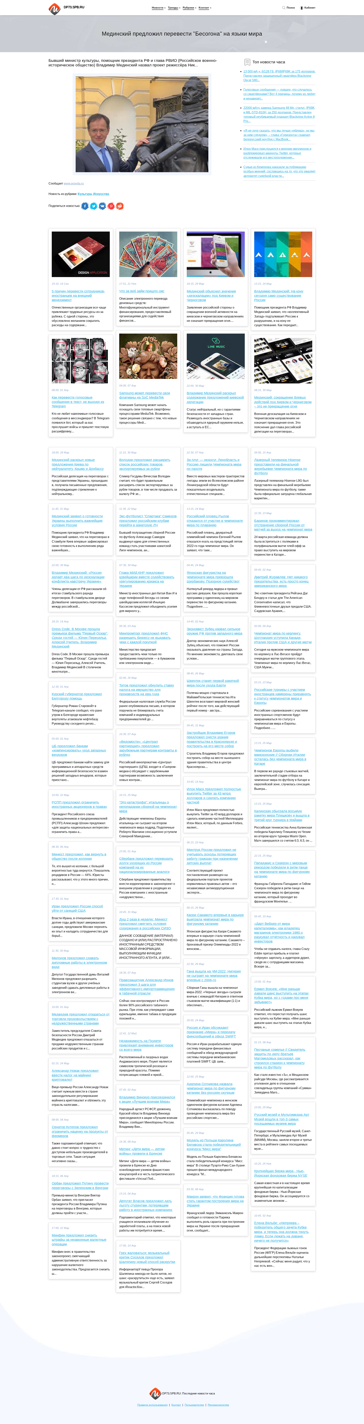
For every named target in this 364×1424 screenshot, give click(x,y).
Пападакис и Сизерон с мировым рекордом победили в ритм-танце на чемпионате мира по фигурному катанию (282, 869)
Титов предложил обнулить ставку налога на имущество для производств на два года (146, 689)
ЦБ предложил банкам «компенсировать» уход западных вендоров (79, 750)
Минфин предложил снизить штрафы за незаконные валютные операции (79, 1239)
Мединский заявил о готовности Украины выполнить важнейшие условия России (77, 520)
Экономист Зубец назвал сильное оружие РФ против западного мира (214, 631)
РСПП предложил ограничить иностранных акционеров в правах (79, 804)
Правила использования (152, 1405)
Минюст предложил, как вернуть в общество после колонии (79, 856)
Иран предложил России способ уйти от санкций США (77, 908)
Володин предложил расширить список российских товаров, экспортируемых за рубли (144, 464)
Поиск (290, 7)
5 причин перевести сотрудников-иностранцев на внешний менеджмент (78, 295)
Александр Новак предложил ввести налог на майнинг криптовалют (75, 1075)
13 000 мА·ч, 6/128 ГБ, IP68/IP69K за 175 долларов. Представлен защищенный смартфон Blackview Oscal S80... (279, 76)
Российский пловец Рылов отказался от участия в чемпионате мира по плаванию (215, 520)
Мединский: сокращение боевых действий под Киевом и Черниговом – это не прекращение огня (282, 402)
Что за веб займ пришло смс (141, 291)
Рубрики (188, 7)
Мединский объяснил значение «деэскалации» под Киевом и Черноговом (211, 295)
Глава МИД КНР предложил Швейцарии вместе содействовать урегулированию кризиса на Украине (146, 579)
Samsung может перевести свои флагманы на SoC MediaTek (144, 395)
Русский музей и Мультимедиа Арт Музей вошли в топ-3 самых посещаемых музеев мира (281, 1119)
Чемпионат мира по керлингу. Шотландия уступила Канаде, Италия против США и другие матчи (283, 637)
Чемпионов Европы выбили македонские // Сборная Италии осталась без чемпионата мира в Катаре (280, 757)
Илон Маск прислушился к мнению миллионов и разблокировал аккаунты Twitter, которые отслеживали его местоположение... (277, 153)
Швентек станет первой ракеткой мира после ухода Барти (213, 683)
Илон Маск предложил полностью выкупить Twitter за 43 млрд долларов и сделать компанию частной (214, 795)
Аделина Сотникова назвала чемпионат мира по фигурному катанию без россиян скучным (211, 1088)
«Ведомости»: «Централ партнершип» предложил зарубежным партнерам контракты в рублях (148, 748)
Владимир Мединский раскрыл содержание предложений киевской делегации (215, 397)
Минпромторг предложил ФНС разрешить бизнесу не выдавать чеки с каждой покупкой (145, 637)
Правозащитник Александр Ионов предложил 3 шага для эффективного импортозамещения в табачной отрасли (147, 986)
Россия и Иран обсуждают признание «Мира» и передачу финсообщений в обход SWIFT (211, 1032)
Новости (157, 7)
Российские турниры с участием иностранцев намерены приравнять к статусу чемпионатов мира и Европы (282, 696)
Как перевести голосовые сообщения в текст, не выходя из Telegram (78, 402)
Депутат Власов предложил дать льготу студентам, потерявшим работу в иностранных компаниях (145, 1205)
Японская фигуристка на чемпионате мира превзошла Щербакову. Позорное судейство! (213, 577)
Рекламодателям (218, 1405)
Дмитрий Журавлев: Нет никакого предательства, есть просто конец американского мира (281, 581)
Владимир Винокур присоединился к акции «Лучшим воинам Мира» (147, 1099)
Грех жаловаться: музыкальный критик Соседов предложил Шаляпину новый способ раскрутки (147, 1257)
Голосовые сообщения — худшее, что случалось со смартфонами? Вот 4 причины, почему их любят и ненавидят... (279, 94)
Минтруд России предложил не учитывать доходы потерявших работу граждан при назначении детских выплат (212, 856)
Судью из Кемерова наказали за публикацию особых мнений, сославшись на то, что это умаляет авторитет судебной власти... (279, 171)
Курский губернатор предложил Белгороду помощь (77, 696)
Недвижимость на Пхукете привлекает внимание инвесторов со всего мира (146, 1045)
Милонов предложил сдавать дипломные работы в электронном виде (79, 962)
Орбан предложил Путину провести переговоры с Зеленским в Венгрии (80, 1185)
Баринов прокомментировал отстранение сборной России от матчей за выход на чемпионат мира (283, 525)
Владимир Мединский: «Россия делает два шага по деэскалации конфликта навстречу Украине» (78, 577)
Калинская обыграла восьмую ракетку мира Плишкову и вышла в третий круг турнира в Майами (282, 815)
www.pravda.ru (74, 183)
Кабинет (309, 7)
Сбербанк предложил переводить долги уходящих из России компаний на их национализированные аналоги (146, 865)
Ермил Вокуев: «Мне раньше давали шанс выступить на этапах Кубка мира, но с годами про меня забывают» (281, 995)
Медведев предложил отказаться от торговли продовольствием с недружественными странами (81, 1018)
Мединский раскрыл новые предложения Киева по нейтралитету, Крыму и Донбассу (78, 464)
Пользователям (194, 1405)
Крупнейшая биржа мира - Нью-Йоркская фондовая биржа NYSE (280, 1173)
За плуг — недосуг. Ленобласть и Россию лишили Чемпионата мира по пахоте (214, 464)
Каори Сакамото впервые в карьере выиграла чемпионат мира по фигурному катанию (215, 919)
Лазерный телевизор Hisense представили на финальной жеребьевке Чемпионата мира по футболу (280, 466)
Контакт (204, 7)
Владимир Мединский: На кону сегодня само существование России (278, 295)
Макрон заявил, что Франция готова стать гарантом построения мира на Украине (215, 1201)
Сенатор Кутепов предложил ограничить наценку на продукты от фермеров (80, 1131)
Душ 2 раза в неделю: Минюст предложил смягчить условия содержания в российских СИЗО (145, 923)
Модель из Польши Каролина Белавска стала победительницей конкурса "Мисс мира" (214, 1144)
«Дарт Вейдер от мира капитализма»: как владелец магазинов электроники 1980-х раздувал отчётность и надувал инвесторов (279, 932)
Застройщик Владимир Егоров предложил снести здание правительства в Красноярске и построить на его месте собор (212, 739)
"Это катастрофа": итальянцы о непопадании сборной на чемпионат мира (148, 806)
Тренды (173, 7)
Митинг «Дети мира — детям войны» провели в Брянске (142, 1151)
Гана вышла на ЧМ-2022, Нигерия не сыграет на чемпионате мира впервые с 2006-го (214, 975)
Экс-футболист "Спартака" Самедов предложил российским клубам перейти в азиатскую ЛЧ (148, 520)
